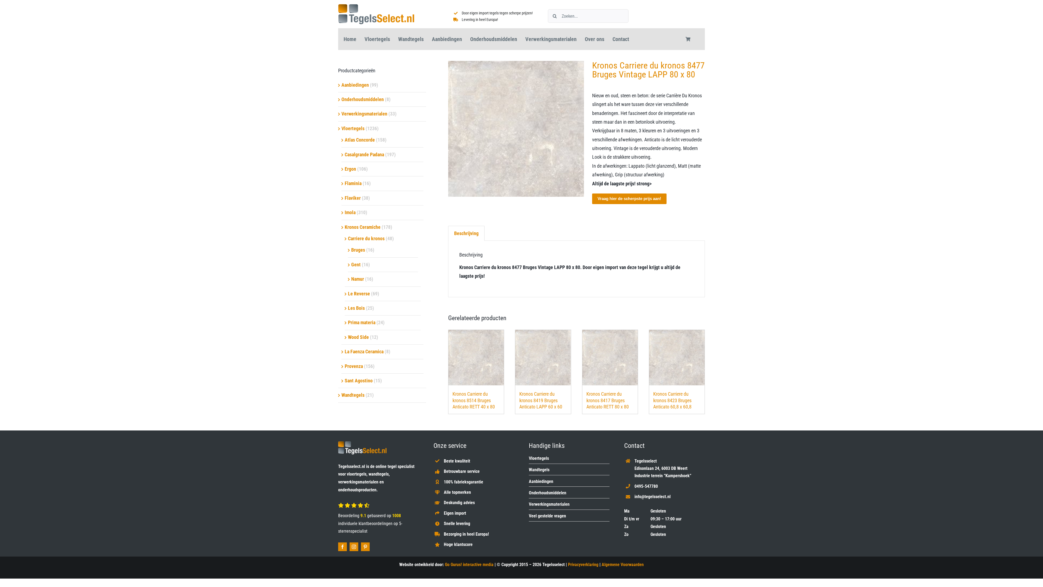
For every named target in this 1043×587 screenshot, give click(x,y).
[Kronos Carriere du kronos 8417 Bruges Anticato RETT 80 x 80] (610, 357)
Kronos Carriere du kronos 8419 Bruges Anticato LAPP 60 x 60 (540, 400)
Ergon (350, 169)
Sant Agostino (359, 380)
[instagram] (354, 546)
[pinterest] (365, 546)
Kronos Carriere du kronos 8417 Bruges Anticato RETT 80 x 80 (607, 400)
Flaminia (353, 183)
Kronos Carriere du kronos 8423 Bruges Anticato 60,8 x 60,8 (672, 400)
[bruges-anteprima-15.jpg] (516, 129)
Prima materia (361, 322)
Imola (350, 212)
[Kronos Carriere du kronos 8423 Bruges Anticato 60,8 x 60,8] (677, 357)
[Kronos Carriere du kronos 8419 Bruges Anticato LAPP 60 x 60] (543, 357)
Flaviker (353, 198)
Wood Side (358, 337)
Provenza (354, 366)
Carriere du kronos (366, 238)
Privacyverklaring (583, 564)
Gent (356, 264)
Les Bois (356, 308)
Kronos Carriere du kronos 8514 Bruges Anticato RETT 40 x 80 (474, 400)
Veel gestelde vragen (547, 516)
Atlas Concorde (360, 140)
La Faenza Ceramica (364, 351)
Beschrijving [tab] (466, 233)
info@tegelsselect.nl (652, 496)
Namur (357, 279)
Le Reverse (359, 293)
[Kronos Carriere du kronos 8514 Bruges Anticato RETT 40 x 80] (476, 357)
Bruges (358, 250)
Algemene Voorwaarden (623, 564)
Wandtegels (353, 395)
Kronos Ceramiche (363, 227)
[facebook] (342, 546)
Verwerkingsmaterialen (364, 114)
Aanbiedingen (355, 85)
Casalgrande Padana (364, 154)
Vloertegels (353, 128)
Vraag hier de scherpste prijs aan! (629, 198)
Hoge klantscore (458, 544)
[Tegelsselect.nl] (376, 6)
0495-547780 (646, 486)
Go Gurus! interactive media (469, 564)
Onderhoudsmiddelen (362, 99)
